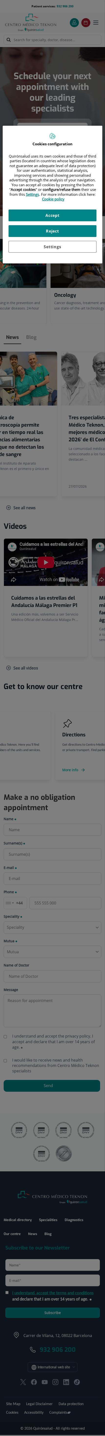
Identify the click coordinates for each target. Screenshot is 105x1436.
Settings (52, 246)
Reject (52, 231)
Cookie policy (53, 199)
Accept (52, 215)
